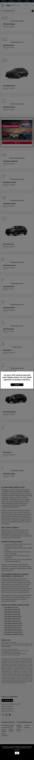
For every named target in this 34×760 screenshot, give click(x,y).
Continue (17, 384)
